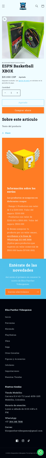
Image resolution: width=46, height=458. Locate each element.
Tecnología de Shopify (33, 453)
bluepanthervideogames (18, 453)
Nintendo (9, 329)
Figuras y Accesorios (15, 359)
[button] (3, 6)
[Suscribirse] (38, 292)
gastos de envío (24, 81)
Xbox (7, 341)
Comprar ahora (23, 110)
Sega (7, 347)
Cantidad (6, 87)
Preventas (10, 323)
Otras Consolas (12, 353)
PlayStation (10, 335)
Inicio (8, 317)
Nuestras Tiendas (13, 377)
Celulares (9, 365)
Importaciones (12, 371)
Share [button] (8, 133)
